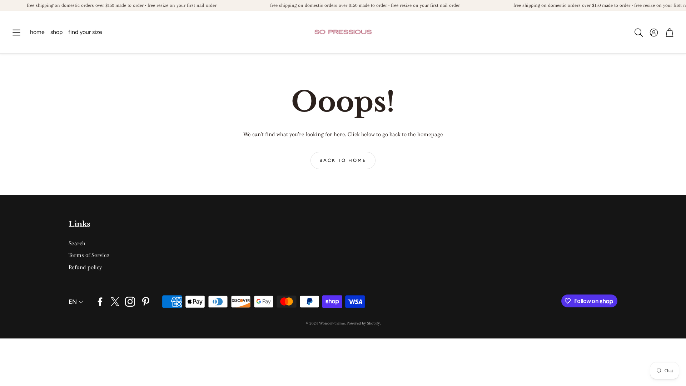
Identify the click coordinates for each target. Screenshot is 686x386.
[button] (16, 32)
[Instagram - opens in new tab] (130, 302)
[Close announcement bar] (678, 5)
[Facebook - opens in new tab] (100, 302)
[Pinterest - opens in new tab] (146, 302)
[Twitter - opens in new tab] (115, 301)
